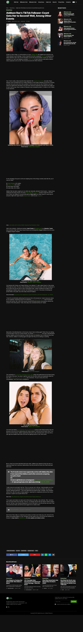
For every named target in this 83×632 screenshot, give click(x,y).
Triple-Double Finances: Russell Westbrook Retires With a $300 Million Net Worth (70, 30)
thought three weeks (38, 81)
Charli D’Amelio (11, 183)
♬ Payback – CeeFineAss (24, 509)
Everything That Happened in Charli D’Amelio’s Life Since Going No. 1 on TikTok (33, 294)
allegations (36, 192)
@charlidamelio (14, 509)
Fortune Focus (12, 7)
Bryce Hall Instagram (34, 371)
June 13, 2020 (45, 482)
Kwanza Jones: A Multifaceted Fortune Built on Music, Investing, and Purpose (70, 22)
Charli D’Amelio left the (25, 429)
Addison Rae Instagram (34, 146)
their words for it (37, 333)
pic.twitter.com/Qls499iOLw (43, 480)
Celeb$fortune (22, 518)
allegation (40, 195)
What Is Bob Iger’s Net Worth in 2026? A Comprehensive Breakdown (70, 36)
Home (7, 7)
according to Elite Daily (37, 299)
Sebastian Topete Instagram (34, 282)
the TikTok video (24, 374)
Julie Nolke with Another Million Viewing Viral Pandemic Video (24, 225)
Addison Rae (11, 185)
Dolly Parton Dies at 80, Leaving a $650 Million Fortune (69, 15)
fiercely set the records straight (18, 377)
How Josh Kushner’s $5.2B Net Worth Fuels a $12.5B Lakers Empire (70, 43)
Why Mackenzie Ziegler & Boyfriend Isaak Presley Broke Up (26, 496)
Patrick (9, 21)
